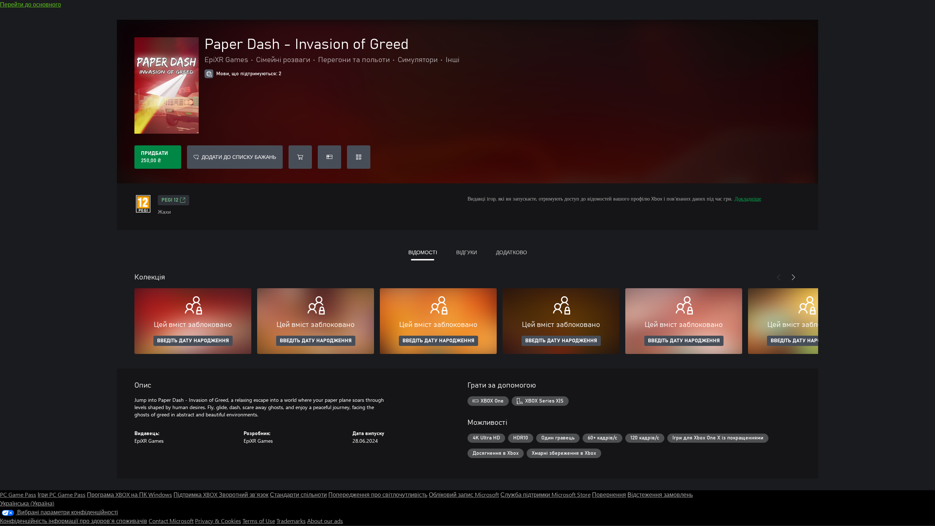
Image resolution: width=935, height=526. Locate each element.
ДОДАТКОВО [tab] (511, 252)
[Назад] (778, 277)
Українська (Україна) (27, 503)
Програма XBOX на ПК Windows (129, 494)
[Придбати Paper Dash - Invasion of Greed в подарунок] (329, 157)
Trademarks (291, 521)
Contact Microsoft (171, 521)
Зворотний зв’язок (243, 494)
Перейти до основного (30, 4)
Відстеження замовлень (660, 494)
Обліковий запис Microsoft (464, 494)
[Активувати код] (358, 157)
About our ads (325, 521)
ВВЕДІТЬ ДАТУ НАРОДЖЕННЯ (193, 340)
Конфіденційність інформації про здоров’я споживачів (73, 521)
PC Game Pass (18, 494)
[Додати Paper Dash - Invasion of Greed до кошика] (300, 157)
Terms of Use (259, 521)
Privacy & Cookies (218, 521)
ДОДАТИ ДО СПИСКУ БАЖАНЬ (239, 156)
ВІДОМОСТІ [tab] (422, 252)
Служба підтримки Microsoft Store (545, 494)
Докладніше (747, 198)
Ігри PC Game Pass (61, 494)
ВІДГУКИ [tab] (466, 252)
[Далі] (793, 277)
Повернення (609, 494)
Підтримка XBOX (196, 494)
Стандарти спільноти (298, 494)
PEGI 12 (169, 200)
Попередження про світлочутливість (377, 494)
